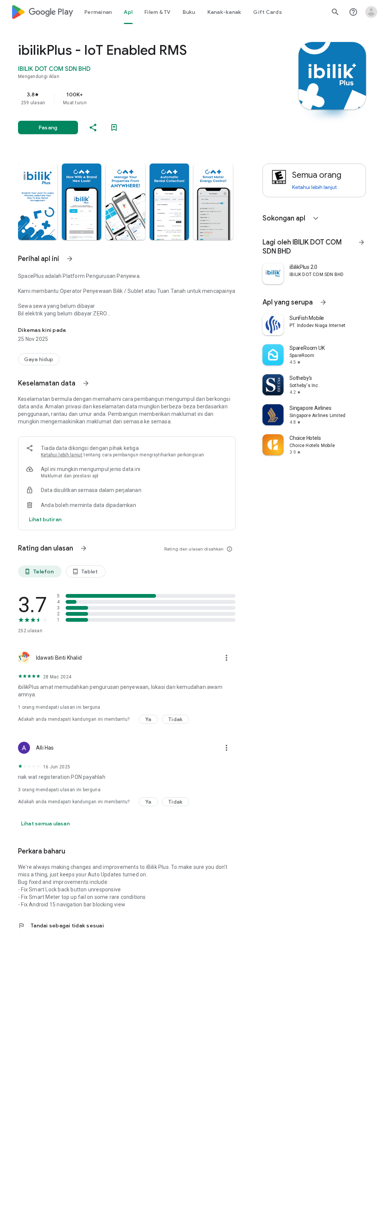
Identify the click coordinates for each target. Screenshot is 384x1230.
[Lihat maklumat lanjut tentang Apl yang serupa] (323, 302)
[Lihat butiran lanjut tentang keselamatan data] (45, 519)
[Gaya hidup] (39, 359)
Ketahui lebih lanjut (61, 455)
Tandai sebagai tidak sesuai (61, 925)
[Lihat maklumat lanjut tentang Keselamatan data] (86, 383)
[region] (137, 98)
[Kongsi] (93, 127)
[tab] (98, 12)
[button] (37, 202)
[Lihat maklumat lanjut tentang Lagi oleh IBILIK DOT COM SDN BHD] (361, 242)
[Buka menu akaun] (371, 12)
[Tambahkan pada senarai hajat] (114, 127)
